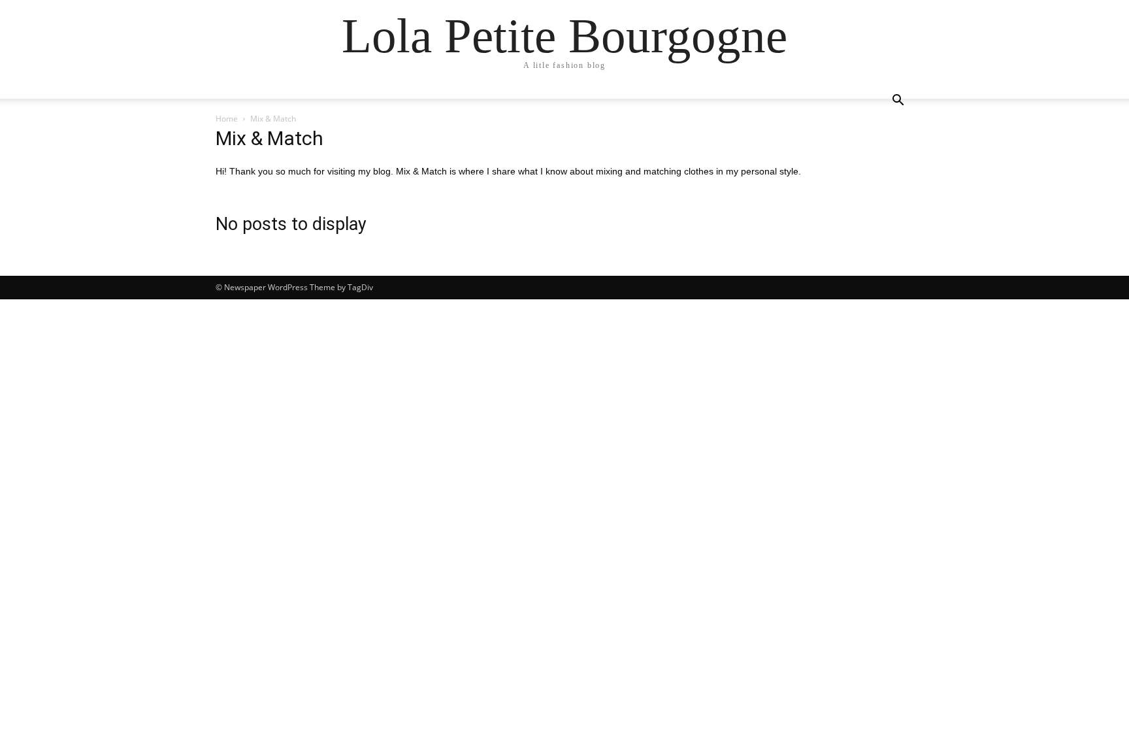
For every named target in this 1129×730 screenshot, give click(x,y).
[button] (897, 101)
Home (227, 118)
